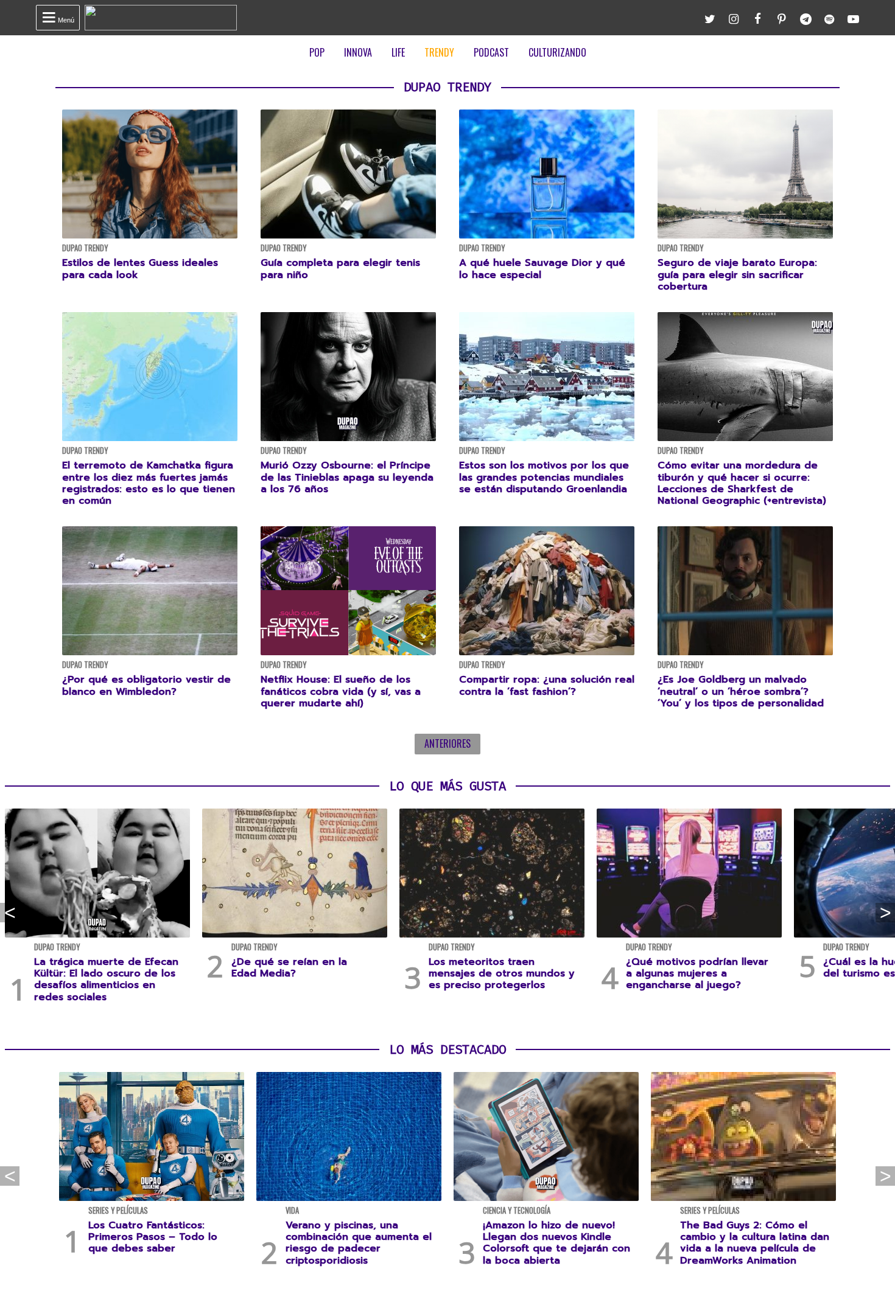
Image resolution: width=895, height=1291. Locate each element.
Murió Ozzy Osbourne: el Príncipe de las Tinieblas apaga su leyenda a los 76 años (347, 477)
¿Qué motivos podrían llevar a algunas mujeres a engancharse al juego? (697, 973)
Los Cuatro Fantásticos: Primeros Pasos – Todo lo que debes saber (152, 1237)
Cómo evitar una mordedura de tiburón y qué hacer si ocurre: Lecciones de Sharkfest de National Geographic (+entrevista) (742, 483)
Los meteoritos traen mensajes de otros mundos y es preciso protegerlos (502, 973)
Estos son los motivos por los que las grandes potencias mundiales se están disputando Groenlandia (544, 477)
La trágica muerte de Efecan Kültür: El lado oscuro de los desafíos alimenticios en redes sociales (106, 979)
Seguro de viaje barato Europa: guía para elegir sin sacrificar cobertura (737, 274)
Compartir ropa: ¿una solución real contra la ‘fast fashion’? (546, 685)
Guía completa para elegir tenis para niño (340, 269)
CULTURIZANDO (557, 52)
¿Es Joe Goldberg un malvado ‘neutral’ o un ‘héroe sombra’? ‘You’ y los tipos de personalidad (741, 691)
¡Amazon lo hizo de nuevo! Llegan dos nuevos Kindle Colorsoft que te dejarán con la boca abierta (556, 1243)
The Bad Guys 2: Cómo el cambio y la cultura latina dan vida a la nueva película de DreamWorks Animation (754, 1243)
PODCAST (491, 52)
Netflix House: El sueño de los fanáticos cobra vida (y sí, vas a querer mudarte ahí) (341, 691)
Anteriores (447, 743)
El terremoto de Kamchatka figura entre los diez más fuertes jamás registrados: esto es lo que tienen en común (148, 483)
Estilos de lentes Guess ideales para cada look (140, 269)
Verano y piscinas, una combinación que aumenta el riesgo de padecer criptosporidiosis (359, 1243)
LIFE (398, 52)
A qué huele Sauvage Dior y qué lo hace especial (542, 269)
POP (317, 52)
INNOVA (358, 52)
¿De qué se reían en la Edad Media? (289, 968)
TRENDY (439, 52)
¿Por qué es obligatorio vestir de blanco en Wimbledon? (146, 685)
